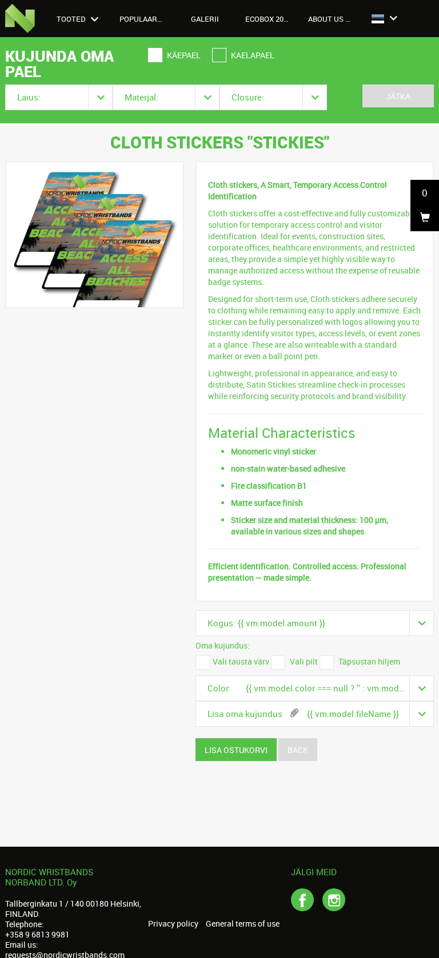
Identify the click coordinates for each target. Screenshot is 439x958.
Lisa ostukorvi (236, 749)
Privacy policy (173, 924)
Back (298, 749)
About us (326, 19)
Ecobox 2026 (268, 19)
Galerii (205, 19)
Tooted (72, 19)
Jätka (398, 96)
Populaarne (143, 19)
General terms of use (243, 924)
